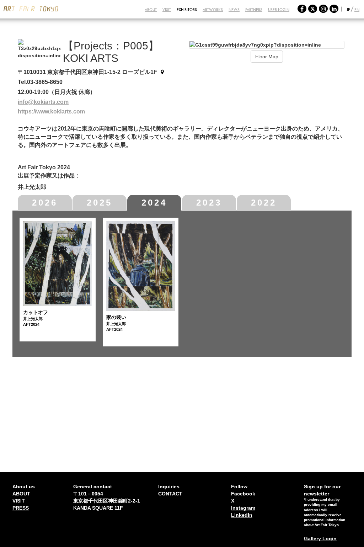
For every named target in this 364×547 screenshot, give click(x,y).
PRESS (20, 508)
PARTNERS (253, 9)
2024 (154, 202)
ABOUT (151, 9)
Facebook (243, 493)
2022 (264, 202)
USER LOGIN (278, 9)
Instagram (243, 508)
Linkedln (241, 515)
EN (356, 9)
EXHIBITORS (187, 9)
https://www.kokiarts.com (51, 111)
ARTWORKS (213, 9)
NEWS (234, 9)
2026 (45, 202)
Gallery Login (320, 538)
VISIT (166, 9)
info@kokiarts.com (43, 102)
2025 (99, 202)
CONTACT (170, 493)
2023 (209, 202)
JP (348, 9)
